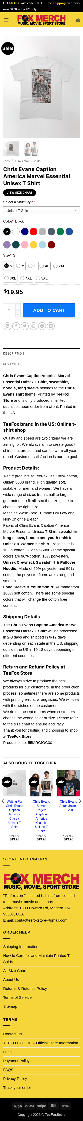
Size (7, 255)
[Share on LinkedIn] (51, 326)
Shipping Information (20, 947)
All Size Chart (14, 971)
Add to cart (49, 310)
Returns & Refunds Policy (25, 988)
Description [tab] (13, 353)
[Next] (73, 87)
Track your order (17, 1088)
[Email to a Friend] (33, 326)
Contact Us (12, 1034)
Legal (8, 1052)
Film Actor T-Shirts (28, 161)
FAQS (8, 1070)
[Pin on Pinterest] (42, 326)
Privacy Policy (15, 1079)
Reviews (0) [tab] (12, 364)
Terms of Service (17, 997)
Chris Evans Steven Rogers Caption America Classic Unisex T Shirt (41, 816)
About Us (11, 980)
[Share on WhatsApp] (7, 326)
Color (8, 221)
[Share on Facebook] (16, 326)
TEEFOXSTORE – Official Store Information (40, 1043)
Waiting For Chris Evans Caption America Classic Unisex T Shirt (14, 814)
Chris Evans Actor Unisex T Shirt (68, 806)
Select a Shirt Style (19, 202)
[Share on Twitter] (25, 326)
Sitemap (10, 1006)
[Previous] (10, 87)
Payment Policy (16, 1061)
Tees (6, 161)
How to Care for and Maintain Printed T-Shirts (37, 959)
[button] (6, 20)
